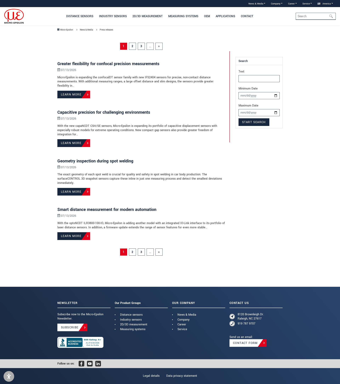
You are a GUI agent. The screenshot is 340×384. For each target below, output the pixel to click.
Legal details (151, 376)
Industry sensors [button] (113, 16)
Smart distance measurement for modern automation (106, 210)
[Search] (332, 16)
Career (181, 324)
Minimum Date (248, 88)
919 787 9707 (246, 323)
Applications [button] (225, 16)
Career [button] (291, 3)
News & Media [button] (255, 3)
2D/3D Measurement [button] (147, 16)
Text (241, 71)
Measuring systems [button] (183, 16)
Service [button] (306, 3)
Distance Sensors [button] (79, 16)
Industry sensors (131, 319)
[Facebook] (81, 363)
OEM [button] (207, 16)
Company (183, 319)
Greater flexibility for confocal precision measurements (108, 64)
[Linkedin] (98, 363)
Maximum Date (248, 105)
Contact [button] (247, 16)
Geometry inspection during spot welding (95, 161)
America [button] (326, 3)
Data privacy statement (181, 376)
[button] (9, 376)
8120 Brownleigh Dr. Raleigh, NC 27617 (251, 316)
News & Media (186, 315)
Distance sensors (131, 315)
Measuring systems (132, 329)
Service (182, 329)
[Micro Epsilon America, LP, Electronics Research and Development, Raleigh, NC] (83, 342)
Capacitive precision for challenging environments (103, 112)
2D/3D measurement (133, 324)
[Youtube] (90, 363)
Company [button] (275, 3)
